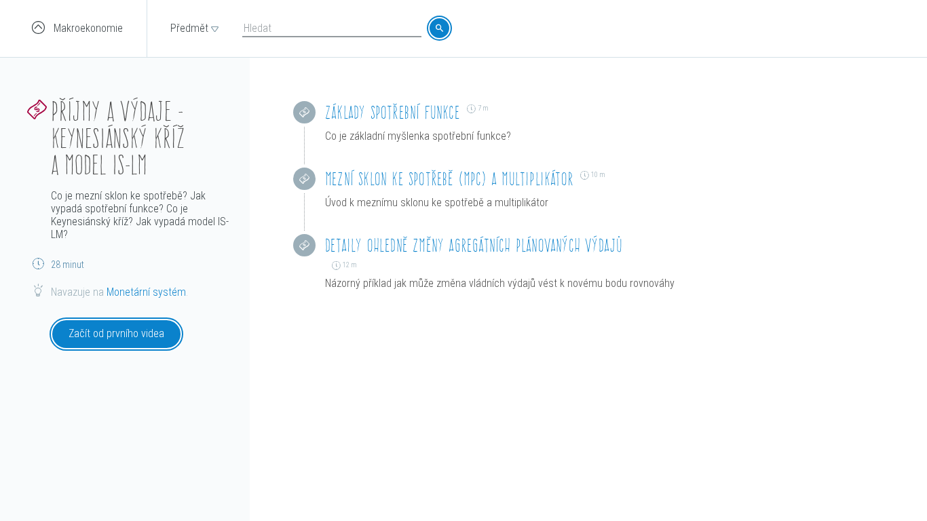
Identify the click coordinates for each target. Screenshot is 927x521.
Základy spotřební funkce (392, 112)
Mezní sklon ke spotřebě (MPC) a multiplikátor (449, 179)
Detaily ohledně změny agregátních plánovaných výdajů (473, 245)
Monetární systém (146, 292)
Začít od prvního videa (116, 333)
